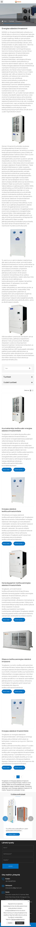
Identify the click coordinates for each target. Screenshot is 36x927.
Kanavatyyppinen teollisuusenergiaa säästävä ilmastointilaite (16, 584)
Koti (5, 21)
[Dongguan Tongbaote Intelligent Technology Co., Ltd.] (18, 2)
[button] (5, 818)
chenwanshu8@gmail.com (13, 888)
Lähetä (10, 866)
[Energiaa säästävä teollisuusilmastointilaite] (18, 490)
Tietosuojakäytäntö (18, 919)
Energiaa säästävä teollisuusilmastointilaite (11, 510)
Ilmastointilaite (21, 21)
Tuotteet (11, 21)
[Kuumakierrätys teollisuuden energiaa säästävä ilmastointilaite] (18, 409)
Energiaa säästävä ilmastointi (13, 23)
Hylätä (10, 923)
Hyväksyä (20, 923)
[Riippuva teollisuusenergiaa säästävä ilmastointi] (18, 640)
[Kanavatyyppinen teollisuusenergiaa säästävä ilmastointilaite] (18, 564)
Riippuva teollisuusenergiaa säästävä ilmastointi (16, 660)
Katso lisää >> (7, 469)
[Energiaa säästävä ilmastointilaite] (18, 712)
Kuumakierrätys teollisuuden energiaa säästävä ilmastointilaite (17, 429)
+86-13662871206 (10, 881)
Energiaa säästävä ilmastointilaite (15, 731)
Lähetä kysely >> (19, 469)
